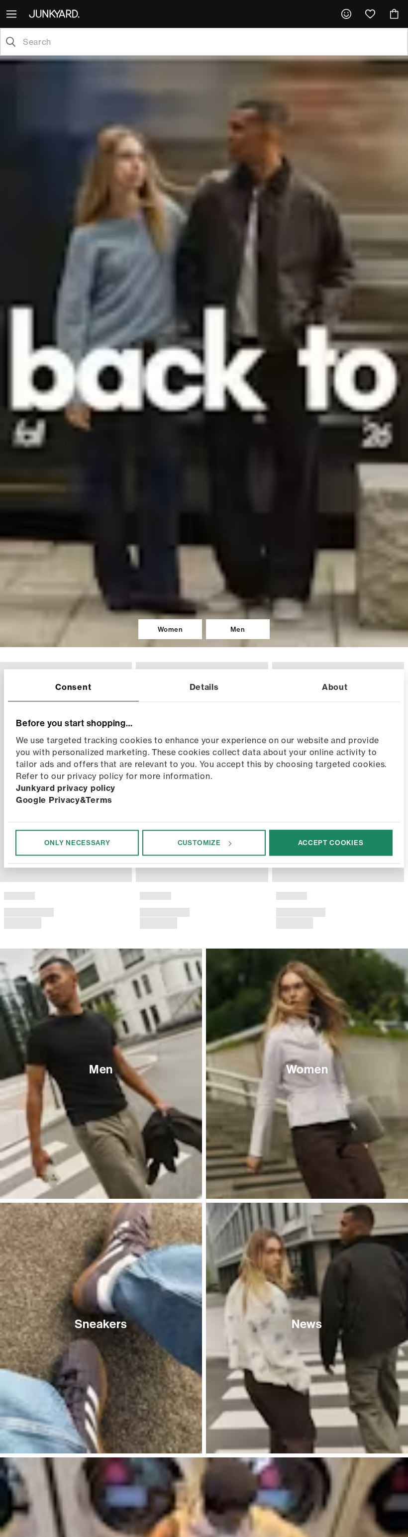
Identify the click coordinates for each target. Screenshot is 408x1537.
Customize (199, 843)
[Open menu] (12, 13)
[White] (274, 874)
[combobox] (212, 41)
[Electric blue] (382, 874)
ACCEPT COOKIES (330, 843)
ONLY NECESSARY (77, 843)
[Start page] (56, 13)
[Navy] (26, 874)
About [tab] (335, 687)
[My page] (346, 14)
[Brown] (10, 874)
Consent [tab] (73, 687)
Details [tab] (204, 687)
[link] (346, 14)
